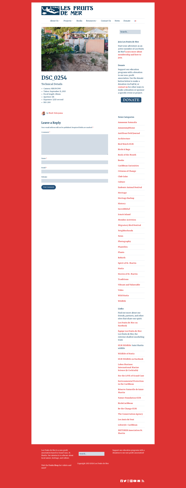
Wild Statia (123, 295)
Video (120, 290)
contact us (123, 87)
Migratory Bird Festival (129, 225)
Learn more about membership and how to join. (130, 55)
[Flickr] (131, 481)
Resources (91, 21)
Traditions (123, 279)
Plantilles (123, 247)
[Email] (139, 481)
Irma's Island (124, 214)
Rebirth (121, 258)
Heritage (122, 193)
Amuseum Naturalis (127, 122)
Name (44, 158)
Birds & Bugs (124, 149)
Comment (45, 132)
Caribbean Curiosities (128, 166)
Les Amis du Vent (126, 419)
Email (44, 168)
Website (44, 177)
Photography (124, 241)
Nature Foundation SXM (129, 398)
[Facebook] (121, 481)
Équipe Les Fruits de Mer (130, 331)
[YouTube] (134, 481)
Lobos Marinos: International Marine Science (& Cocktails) (128, 367)
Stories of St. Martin (128, 274)
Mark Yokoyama (56, 113)
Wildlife (122, 301)
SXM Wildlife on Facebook (130, 359)
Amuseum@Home (126, 128)
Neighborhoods (125, 230)
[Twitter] (125, 481)
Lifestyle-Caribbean (127, 425)
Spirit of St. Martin (127, 263)
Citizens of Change (127, 171)
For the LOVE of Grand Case (131, 376)
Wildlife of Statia (126, 353)
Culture (121, 182)
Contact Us (106, 21)
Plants (121, 252)
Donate (127, 21)
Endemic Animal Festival (130, 187)
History (122, 203)
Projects (67, 21)
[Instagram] (128, 481)
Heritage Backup (126, 198)
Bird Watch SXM (126, 144)
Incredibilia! (124, 209)
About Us (54, 21)
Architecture (124, 138)
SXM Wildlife (124, 345)
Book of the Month (127, 155)
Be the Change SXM (127, 408)
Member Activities (127, 220)
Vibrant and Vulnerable (129, 285)
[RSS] (143, 481)
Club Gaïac (123, 176)
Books (79, 21)
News (117, 21)
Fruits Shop (54, 465)
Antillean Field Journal (129, 133)
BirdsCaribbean (125, 403)
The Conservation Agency (130, 414)
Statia (121, 268)
